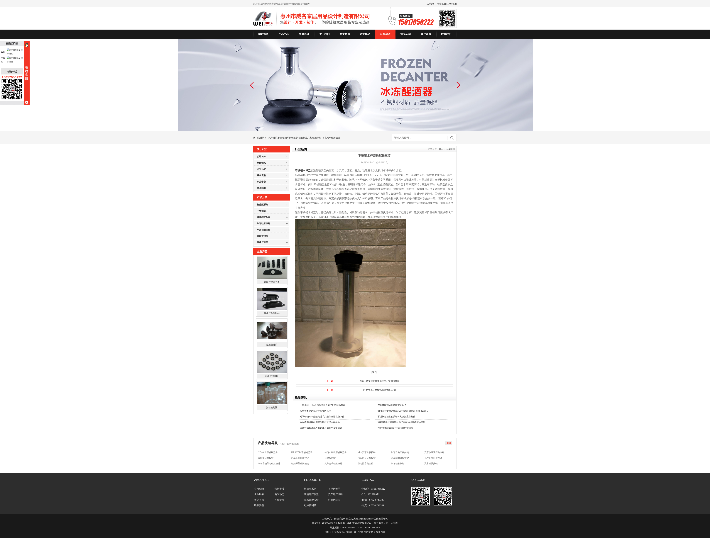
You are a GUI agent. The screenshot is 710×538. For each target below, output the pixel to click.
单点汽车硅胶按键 (331, 137)
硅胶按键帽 (330, 451)
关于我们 (324, 34)
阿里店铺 (304, 34)
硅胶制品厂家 (305, 137)
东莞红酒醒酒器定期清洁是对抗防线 (395, 428)
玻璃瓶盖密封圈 (272, 403)
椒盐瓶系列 (262, 204)
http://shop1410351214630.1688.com (361, 527)
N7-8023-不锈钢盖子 (368, 462)
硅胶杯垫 (316, 137)
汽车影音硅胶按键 (367, 451)
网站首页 (263, 34)
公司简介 (261, 156)
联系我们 (431, 3)
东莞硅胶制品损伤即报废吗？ (392, 405)
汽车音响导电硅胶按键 (269, 457)
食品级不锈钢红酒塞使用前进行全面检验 (320, 422)
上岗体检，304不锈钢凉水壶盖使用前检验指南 (322, 405)
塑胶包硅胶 (271, 309)
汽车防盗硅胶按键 (400, 451)
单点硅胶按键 (263, 229)
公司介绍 (259, 488)
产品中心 (284, 34)
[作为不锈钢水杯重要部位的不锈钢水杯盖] (379, 381)
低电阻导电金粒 (365, 457)
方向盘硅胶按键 (265, 451)
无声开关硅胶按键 (433, 451)
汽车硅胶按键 (275, 137)
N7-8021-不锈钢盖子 (401, 462)
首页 (441, 149)
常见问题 (405, 34)
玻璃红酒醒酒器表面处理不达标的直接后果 (321, 428)
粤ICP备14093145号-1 (323, 523)
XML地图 (452, 3)
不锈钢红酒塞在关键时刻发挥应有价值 (396, 416)
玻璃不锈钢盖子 (290, 137)
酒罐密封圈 (271, 372)
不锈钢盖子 (262, 211)
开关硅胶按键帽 (379, 518)
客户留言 (426, 34)
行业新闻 (450, 149)
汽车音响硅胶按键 (300, 451)
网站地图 (441, 3)
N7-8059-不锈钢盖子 (268, 462)
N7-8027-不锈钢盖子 (334, 462)
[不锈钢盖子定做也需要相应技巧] (379, 389)
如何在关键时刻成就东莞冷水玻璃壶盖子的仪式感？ (403, 411)
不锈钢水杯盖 (303, 170)
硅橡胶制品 (262, 242)
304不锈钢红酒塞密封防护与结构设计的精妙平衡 (401, 422)
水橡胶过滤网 (271, 340)
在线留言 (279, 499)
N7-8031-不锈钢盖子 (301, 462)
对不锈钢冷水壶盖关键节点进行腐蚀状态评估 (322, 416)
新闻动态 (385, 34)
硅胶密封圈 (262, 236)
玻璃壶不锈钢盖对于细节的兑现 (315, 411)
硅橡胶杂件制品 (272, 277)
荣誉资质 (345, 34)
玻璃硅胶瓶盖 (263, 217)
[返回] (374, 372)
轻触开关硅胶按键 (300, 457)
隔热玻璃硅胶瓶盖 (361, 518)
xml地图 (393, 523)
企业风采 (365, 34)
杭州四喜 (380, 532)
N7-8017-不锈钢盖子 (434, 462)
